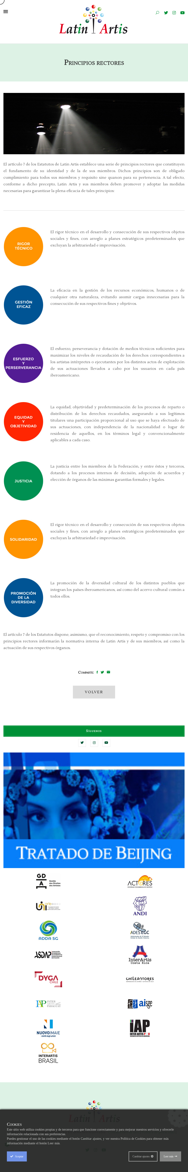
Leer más (169, 1156)
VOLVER (94, 692)
